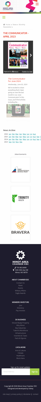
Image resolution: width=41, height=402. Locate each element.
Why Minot (20, 325)
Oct (13, 142)
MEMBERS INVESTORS (20, 302)
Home (7, 24)
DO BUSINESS (20, 320)
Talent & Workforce (20, 330)
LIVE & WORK (20, 347)
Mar (17, 134)
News (20, 285)
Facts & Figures (20, 338)
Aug (34, 134)
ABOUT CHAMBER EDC (20, 280)
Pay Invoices (20, 310)
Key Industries (20, 328)
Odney (31, 388)
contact (35, 394)
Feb (13, 134)
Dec (21, 142)
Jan (10, 134)
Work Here (20, 358)
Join (20, 305)
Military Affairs (20, 291)
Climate (20, 353)
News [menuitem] (15, 24)
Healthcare (20, 356)
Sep (38, 137)
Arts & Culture (20, 350)
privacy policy (16, 394)
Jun (28, 134)
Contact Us (20, 283)
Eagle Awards (20, 293)
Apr (20, 134)
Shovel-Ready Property (20, 323)
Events (20, 288)
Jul (31, 134)
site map (6, 394)
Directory (20, 308)
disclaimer (27, 394)
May (24, 134)
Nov (17, 142)
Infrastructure (20, 333)
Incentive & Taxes (20, 336)
